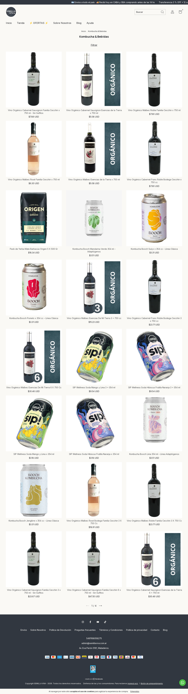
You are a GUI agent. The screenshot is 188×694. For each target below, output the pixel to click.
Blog (78, 22)
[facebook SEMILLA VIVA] (90, 622)
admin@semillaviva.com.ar (94, 643)
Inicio (9, 22)
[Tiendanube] (94, 679)
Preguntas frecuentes (85, 630)
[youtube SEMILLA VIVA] (98, 622)
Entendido (134, 691)
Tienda (20, 22)
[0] (179, 12)
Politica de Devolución (60, 630)
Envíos (24, 630)
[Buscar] (163, 11)
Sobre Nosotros (62, 22)
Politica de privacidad (136, 630)
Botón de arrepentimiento (152, 683)
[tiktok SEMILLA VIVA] (105, 622)
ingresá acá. (133, 683)
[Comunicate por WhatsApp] (182, 682)
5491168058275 (94, 638)
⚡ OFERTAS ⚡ (39, 22)
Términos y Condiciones (111, 630)
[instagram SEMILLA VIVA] (83, 622)
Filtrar (94, 45)
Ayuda (90, 22)
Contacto (155, 630)
